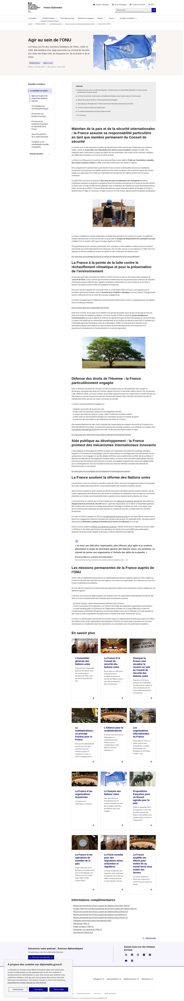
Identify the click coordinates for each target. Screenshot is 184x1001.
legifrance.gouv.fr (130, 979)
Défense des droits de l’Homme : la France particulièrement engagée (97, 100)
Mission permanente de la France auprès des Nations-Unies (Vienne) (99, 918)
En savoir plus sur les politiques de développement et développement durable (101, 471)
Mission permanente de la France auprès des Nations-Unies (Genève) (99, 912)
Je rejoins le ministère (127, 18)
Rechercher (154, 10)
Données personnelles (83, 993)
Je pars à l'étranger (102, 4)
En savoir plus (82, 115)
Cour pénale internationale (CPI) (84, 430)
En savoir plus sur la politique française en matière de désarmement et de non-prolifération (106, 256)
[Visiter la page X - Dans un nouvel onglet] (126, 955)
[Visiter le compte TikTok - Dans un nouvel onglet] (150, 955)
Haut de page (150, 938)
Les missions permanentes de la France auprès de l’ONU (94, 111)
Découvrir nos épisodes (41, 957)
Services (100, 18)
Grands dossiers (36, 154)
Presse (111, 18)
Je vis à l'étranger (120, 4)
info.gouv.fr (97, 979)
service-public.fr (113, 979)
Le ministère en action (55, 24)
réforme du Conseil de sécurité (128, 501)
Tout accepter (59, 989)
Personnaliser (18, 989)
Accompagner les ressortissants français (40, 107)
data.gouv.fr (146, 979)
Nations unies (47, 63)
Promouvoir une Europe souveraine (39, 115)
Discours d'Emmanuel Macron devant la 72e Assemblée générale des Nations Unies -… (100, 560)
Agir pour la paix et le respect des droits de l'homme (80, 24)
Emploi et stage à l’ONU (82, 926)
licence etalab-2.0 (99, 998)
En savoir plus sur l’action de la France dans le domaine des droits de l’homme (101, 435)
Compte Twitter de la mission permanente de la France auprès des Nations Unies (103, 909)
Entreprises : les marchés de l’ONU (86, 929)
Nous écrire (97, 993)
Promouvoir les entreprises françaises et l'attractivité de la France (40, 125)
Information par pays (67, 18)
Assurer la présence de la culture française (40, 135)
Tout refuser (38, 989)
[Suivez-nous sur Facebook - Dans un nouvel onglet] (132, 955)
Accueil (30, 24)
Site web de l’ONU (80, 924)
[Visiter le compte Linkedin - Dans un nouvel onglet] (132, 961)
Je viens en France (138, 4)
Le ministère (32, 18)
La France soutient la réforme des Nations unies (91, 107)
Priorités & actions (48, 18)
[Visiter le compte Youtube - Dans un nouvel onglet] (126, 961)
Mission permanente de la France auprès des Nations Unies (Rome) (99, 915)
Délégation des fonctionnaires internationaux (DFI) (92, 921)
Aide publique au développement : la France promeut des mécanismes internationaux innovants (105, 104)
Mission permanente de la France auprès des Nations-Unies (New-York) (100, 906)
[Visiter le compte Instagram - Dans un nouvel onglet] (144, 955)
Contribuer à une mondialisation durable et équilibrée (40, 144)
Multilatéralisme (34, 63)
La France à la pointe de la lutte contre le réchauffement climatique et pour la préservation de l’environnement (109, 96)
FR (152, 4)
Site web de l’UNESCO (82, 932)
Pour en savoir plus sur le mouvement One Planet (90, 308)
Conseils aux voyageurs (86, 18)
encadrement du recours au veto (115, 516)
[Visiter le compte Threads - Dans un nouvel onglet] (138, 955)
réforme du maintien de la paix (102, 527)
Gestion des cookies (110, 993)
